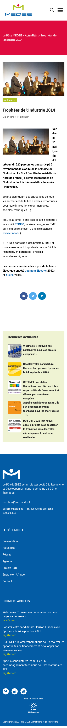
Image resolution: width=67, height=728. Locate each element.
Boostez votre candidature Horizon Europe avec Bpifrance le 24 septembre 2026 (41, 368)
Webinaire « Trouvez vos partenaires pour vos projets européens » (39, 350)
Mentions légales (41, 721)
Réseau (7, 554)
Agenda (7, 561)
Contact (7, 581)
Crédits (54, 721)
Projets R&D (10, 568)
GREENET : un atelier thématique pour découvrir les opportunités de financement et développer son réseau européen (41, 390)
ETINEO (19, 224)
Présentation (10, 541)
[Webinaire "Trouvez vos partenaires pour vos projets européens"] (14, 350)
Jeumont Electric (35, 270)
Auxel (9, 275)
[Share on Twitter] (33, 296)
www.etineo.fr (11, 233)
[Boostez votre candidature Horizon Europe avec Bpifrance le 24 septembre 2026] (14, 369)
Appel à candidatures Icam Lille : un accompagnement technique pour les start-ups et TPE (41, 409)
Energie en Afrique (14, 574)
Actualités (9, 100)
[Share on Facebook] (24, 296)
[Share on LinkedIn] (42, 296)
